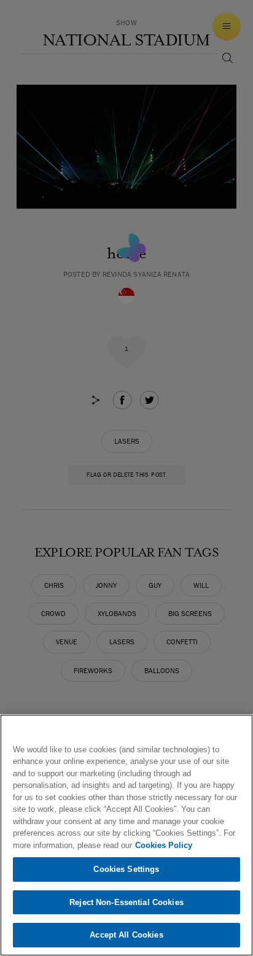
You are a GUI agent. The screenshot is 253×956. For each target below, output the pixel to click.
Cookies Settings (126, 869)
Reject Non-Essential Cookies (126, 902)
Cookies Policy (163, 845)
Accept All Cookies (126, 934)
